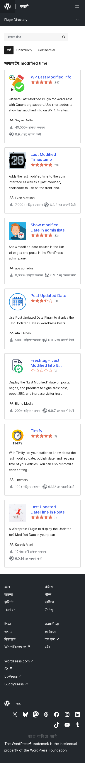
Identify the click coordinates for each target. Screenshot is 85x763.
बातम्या (8, 594)
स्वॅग (47, 647)
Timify (36, 431)
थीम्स (48, 594)
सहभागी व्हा (52, 624)
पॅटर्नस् (49, 610)
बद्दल (7, 587)
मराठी (18, 703)
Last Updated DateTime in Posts (48, 509)
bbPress (13, 676)
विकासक (9, 639)
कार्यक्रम (50, 631)
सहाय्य (8, 631)
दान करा (52, 639)
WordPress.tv (17, 647)
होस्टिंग (8, 602)
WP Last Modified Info (51, 77)
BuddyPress (16, 684)
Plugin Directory (15, 19)
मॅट (8, 669)
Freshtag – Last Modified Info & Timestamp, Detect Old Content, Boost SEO (52, 363)
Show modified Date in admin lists (48, 227)
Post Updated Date (48, 295)
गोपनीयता (10, 610)
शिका (7, 624)
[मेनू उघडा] (78, 6)
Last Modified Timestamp (43, 157)
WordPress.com (19, 661)
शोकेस (49, 587)
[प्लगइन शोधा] (63, 37)
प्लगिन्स (49, 602)
